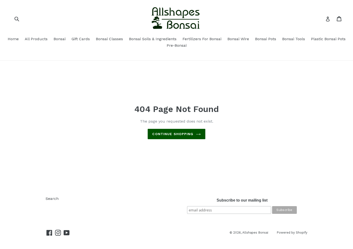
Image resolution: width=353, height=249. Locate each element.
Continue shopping (172, 134)
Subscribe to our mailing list (242, 200)
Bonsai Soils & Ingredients (152, 39)
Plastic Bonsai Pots (328, 39)
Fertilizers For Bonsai (202, 39)
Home (13, 39)
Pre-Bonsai (177, 45)
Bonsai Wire (238, 39)
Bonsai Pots (265, 39)
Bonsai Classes (109, 39)
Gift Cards (81, 39)
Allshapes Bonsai (255, 232)
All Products (36, 39)
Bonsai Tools (293, 39)
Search (52, 198)
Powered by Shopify (292, 232)
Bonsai (60, 39)
